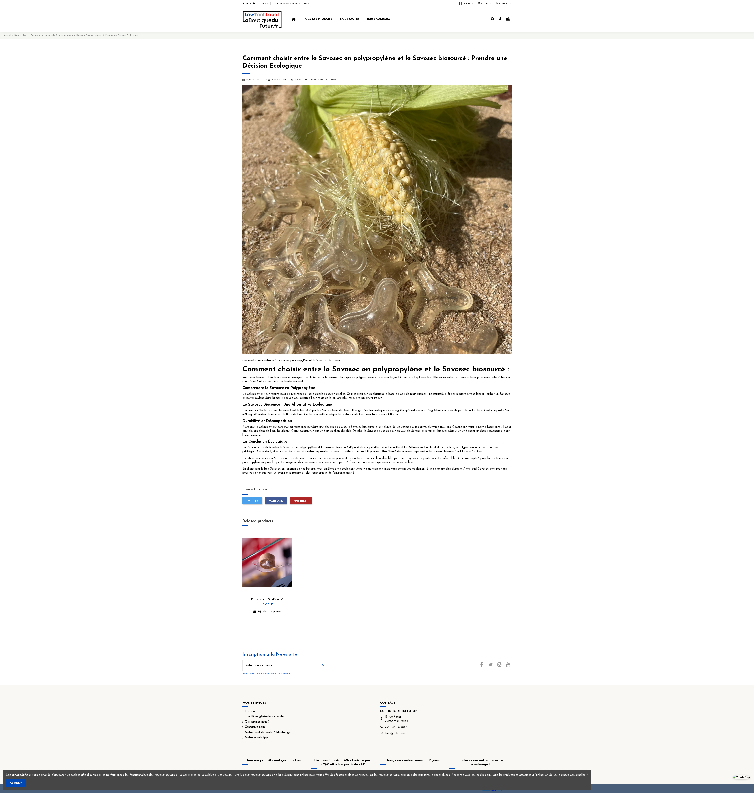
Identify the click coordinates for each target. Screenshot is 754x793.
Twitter (252, 501)
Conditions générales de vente (286, 3)
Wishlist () (486, 3)
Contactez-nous (255, 727)
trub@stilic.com (395, 733)
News (298, 80)
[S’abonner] (323, 665)
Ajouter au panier (269, 611)
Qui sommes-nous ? (257, 721)
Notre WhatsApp (256, 737)
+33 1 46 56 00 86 (397, 727)
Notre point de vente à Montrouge (268, 732)
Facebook (275, 501)
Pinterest (300, 501)
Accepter (16, 783)
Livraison (264, 3)
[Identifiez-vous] (500, 19)
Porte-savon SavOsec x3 (267, 599)
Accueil (307, 3)
